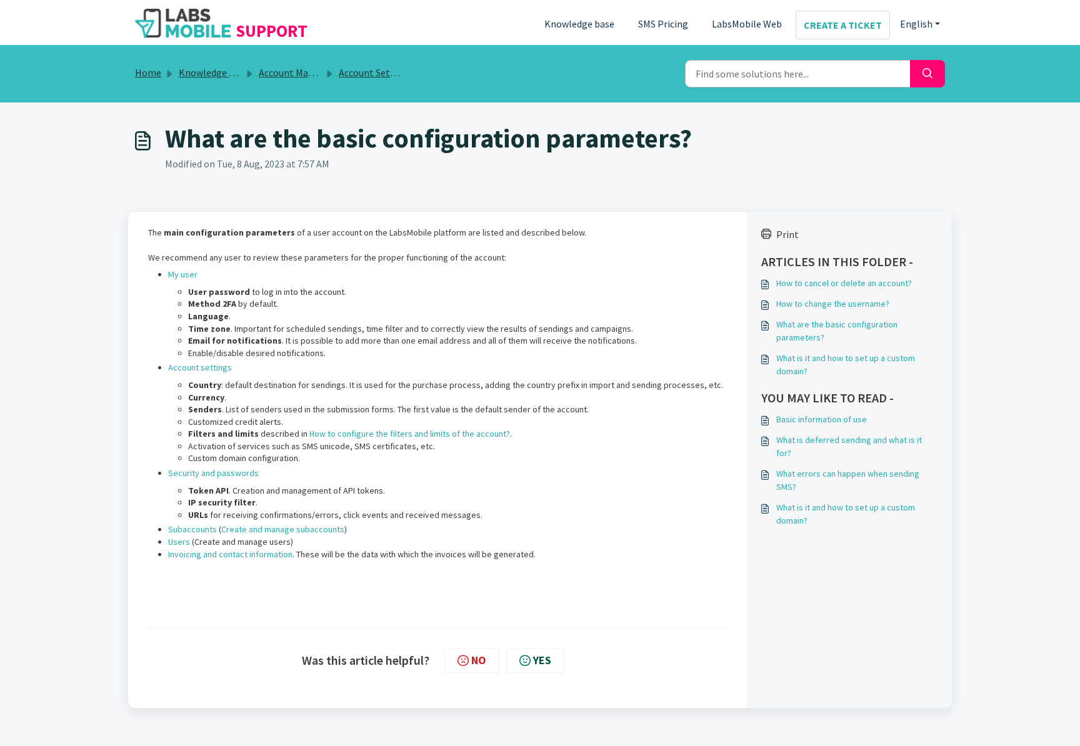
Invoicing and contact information (230, 554)
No (478, 660)
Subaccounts (193, 529)
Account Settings (375, 72)
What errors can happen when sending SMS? (847, 480)
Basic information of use (821, 419)
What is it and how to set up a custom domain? (845, 364)
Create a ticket (843, 25)
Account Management (306, 72)
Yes (542, 660)
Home (148, 72)
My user (183, 274)
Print (787, 234)
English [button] (916, 23)
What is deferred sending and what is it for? (849, 446)
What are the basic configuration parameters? (837, 331)
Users (179, 541)
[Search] (927, 73)
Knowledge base (579, 23)
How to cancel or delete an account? (844, 283)
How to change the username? (832, 303)
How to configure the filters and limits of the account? (409, 433)
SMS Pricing (663, 23)
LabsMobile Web (747, 23)
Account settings (200, 367)
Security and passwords (213, 473)
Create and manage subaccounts (282, 529)
